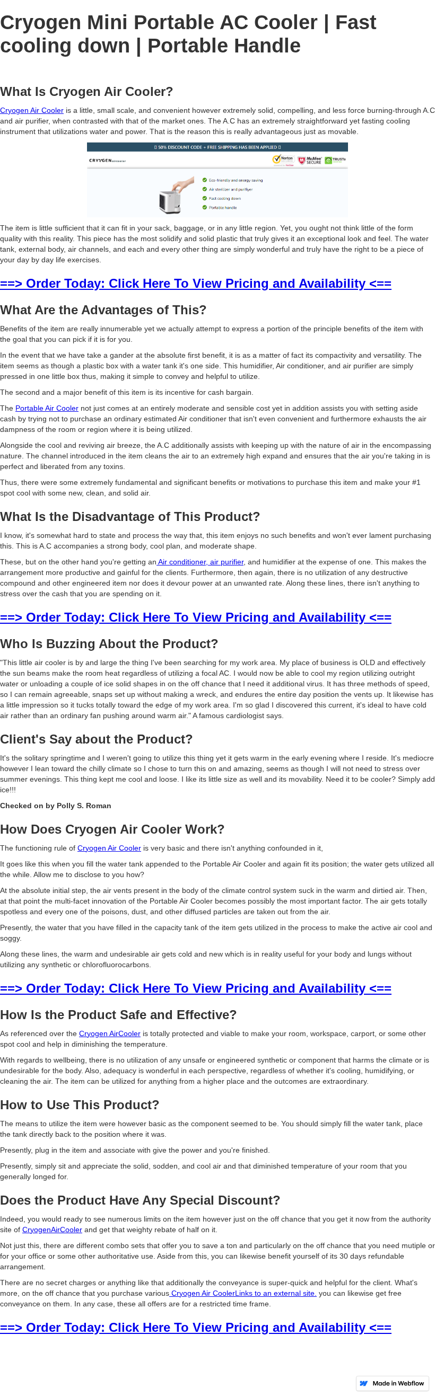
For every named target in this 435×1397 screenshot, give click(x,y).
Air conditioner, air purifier (199, 562)
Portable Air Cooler (47, 408)
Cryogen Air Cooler (32, 110)
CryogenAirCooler (52, 1229)
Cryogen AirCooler (110, 1033)
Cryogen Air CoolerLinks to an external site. (243, 1293)
